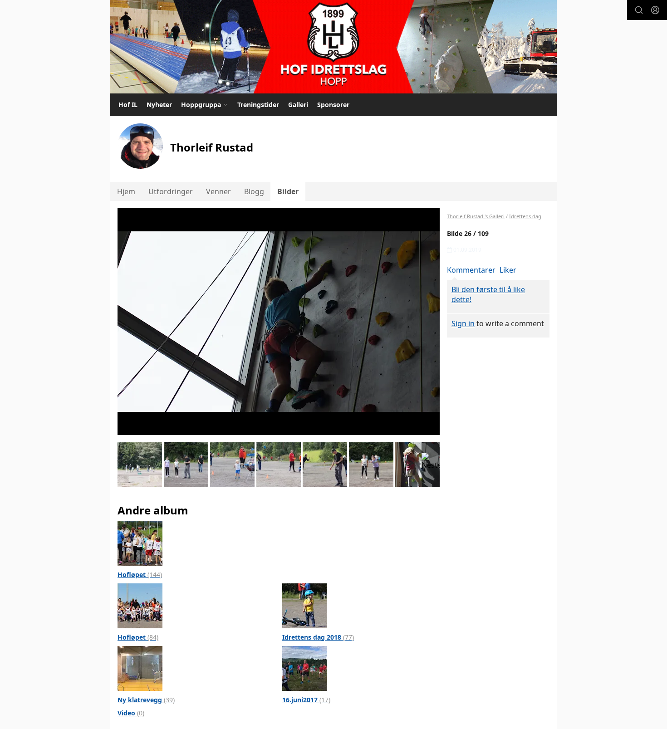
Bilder (288, 191)
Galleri (298, 104)
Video (131, 713)
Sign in (463, 323)
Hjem (126, 191)
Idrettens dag (525, 216)
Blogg (254, 191)
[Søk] (639, 10)
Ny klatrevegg (146, 699)
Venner (218, 191)
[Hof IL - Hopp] (333, 46)
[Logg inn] (655, 10)
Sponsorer (333, 104)
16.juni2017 (306, 699)
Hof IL (127, 104)
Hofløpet (140, 574)
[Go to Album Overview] (140, 543)
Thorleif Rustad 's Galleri (476, 216)
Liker (508, 270)
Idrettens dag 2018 (318, 637)
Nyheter (159, 104)
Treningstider (258, 104)
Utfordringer (170, 191)
